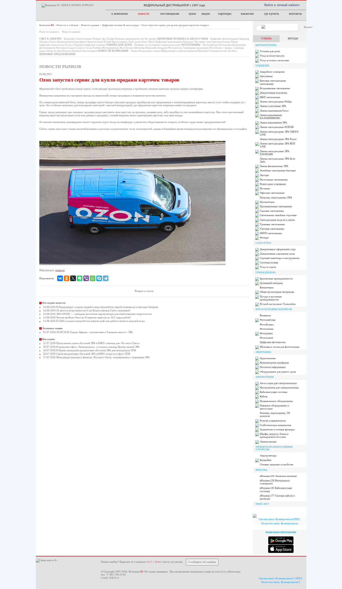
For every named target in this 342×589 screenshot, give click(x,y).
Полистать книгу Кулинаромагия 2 (280, 582)
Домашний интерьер (271, 283)
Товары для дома (265, 272)
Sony (144, 41)
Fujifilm (97, 47)
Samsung (244, 38)
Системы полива (269, 262)
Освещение (262, 66)
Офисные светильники (272, 192)
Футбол (232, 50)
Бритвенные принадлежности (276, 278)
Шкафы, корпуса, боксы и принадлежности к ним (274, 435)
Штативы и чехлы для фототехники (279, 346)
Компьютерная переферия (274, 362)
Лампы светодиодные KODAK (277, 127)
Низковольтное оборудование (276, 401)
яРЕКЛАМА (261, 470)
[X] (73, 278)
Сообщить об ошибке (202, 562)
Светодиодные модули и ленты (277, 219)
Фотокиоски (175, 47)
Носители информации (272, 367)
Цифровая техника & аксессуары (120, 25)
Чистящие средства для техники (212, 41)
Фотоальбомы (210, 44)
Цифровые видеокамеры (168, 41)
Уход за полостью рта (272, 55)
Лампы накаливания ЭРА (273, 122)
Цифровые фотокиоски (272, 342)
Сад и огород (263, 243)
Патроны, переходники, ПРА (276, 197)
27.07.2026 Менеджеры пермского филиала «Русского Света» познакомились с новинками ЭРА (96, 357)
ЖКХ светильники (270, 97)
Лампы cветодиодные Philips (276, 101)
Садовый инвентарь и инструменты (279, 258)
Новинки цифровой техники (89, 44)
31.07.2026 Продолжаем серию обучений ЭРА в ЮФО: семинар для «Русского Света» (91, 343)
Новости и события (68, 25)
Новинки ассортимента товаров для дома (157, 44)
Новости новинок (49, 31)
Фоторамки (225, 44)
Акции (134, 50)
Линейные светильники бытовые (278, 170)
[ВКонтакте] (60, 278)
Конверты (265, 315)
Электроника (263, 352)
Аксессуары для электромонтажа (278, 383)
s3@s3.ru (114, 577)
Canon (53, 41)
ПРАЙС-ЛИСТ (262, 504)
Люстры (264, 175)
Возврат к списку (144, 290)
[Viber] (86, 278)
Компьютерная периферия (72, 41)
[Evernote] (79, 278)
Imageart (163, 47)
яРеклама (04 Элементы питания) (278, 476)
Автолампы (266, 76)
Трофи (110, 38)
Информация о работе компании (179, 50)
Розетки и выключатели (273, 420)
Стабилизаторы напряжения (275, 425)
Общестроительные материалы (277, 291)
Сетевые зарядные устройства (276, 464)
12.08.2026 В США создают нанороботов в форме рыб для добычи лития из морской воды (93, 321)
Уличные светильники (272, 228)
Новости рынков (90, 25)
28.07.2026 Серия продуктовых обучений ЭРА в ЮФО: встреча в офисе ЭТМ (86, 353)
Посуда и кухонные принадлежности (271, 298)
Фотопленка (266, 328)
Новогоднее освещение (273, 184)
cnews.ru (60, 270)
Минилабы (151, 47)
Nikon (151, 41)
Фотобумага (127, 47)
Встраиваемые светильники (275, 88)
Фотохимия (266, 337)
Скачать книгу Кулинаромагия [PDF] (279, 519)
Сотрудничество (218, 50)
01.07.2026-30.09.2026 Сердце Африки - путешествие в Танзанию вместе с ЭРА (87, 332)
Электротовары (264, 377)
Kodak (107, 41)
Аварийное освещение (272, 71)
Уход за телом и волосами (274, 60)
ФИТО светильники (271, 233)
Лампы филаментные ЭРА (274, 166)
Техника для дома (270, 51)
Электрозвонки (268, 441)
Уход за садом (268, 267)
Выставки (203, 50)
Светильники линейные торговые (278, 215)
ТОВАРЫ (266, 38)
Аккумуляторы (268, 455)
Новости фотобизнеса (59, 50)
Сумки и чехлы (83, 47)
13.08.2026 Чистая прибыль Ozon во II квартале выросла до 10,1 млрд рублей (86, 317)
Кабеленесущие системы (273, 392)
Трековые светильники (272, 224)
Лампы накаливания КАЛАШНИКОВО (271, 116)
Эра (104, 38)
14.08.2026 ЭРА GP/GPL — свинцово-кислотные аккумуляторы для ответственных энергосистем (97, 314)
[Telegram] (105, 278)
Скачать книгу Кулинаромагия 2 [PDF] (280, 578)
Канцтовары (266, 287)
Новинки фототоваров (84, 50)
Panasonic (188, 41)
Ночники (265, 188)
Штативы (139, 47)
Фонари (96, 38)
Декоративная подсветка (273, 92)
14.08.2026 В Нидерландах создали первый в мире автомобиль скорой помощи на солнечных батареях (100, 307)
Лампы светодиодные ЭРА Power (278, 139)
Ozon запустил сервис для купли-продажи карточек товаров (175, 25)
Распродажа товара (149, 50)
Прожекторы (267, 202)
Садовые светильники (272, 210)
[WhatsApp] (92, 278)
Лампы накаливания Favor (274, 110)
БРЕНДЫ (293, 38)
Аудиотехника (95, 41)
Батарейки (69, 38)
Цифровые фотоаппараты (224, 38)
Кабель (264, 396)
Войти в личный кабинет (282, 5)
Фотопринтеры (110, 47)
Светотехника (83, 38)
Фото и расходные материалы (273, 309)
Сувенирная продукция (196, 47)
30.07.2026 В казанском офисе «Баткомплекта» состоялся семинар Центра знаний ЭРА (91, 346)
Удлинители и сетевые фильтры (277, 429)
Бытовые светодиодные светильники (273, 82)
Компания (46, 25)
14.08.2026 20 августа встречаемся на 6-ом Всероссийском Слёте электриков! (86, 310)
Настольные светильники (274, 179)
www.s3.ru (220, 571)
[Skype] (99, 278)
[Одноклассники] (66, 278)
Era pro (69, 44)
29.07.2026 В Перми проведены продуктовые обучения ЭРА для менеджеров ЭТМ (89, 350)
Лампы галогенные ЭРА (273, 106)
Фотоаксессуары (65, 47)
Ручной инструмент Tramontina (277, 304)
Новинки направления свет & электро (136, 38)
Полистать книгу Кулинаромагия (279, 523)
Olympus (44, 41)
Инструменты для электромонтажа (279, 387)
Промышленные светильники (276, 206)
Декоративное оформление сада (277, 249)
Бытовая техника (266, 45)
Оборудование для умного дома (278, 371)
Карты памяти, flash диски (126, 41)
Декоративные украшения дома (277, 253)
